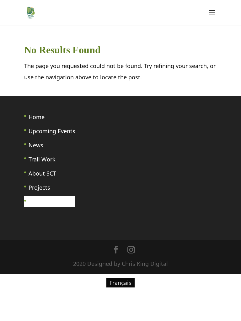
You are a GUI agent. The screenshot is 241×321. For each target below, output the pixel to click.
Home (37, 117)
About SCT (42, 173)
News (36, 145)
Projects (39, 187)
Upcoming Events (52, 131)
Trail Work (42, 159)
